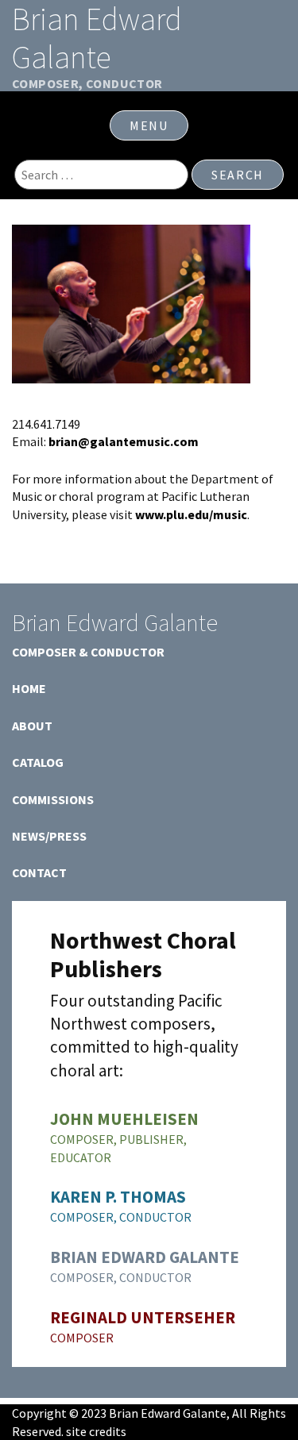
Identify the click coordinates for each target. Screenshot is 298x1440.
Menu (149, 125)
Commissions (53, 799)
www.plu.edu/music (191, 514)
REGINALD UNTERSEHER (142, 1317)
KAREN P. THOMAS (118, 1196)
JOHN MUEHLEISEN (124, 1119)
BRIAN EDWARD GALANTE (144, 1257)
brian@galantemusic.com (123, 441)
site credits (96, 1431)
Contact (39, 872)
